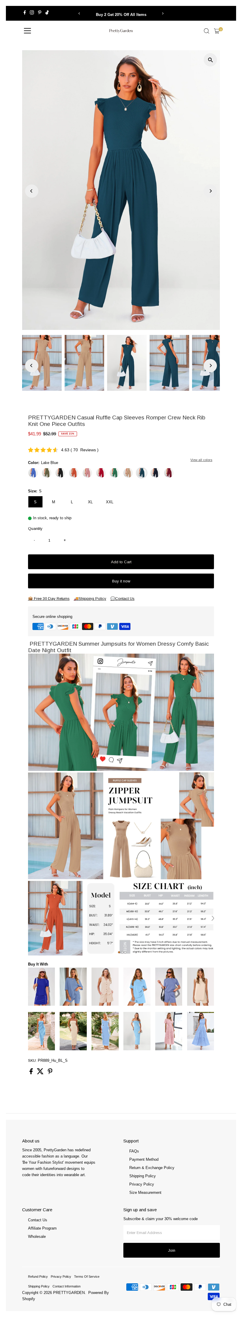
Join (171, 1250)
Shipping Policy (142, 1176)
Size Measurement (145, 1192)
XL (90, 502)
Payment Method (143, 1159)
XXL (109, 502)
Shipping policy (39, 1286)
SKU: (32, 1060)
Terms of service (86, 1276)
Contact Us (37, 1220)
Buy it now (121, 581)
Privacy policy (61, 1276)
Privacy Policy (141, 1184)
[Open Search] (206, 31)
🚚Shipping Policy (90, 598)
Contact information (67, 1286)
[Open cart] (217, 31)
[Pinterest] (40, 13)
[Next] (162, 13)
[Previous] (79, 13)
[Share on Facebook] (32, 1073)
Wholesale (37, 1236)
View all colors (201, 460)
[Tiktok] (47, 13)
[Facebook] (24, 13)
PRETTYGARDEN (69, 1292)
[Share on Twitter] (41, 1073)
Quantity (35, 528)
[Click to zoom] (210, 59)
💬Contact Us (122, 598)
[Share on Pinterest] (50, 1073)
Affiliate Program (42, 1228)
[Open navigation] (27, 31)
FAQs (134, 1151)
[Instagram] (31, 13)
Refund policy (38, 1276)
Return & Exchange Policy (151, 1167)
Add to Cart (121, 562)
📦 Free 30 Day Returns (49, 598)
